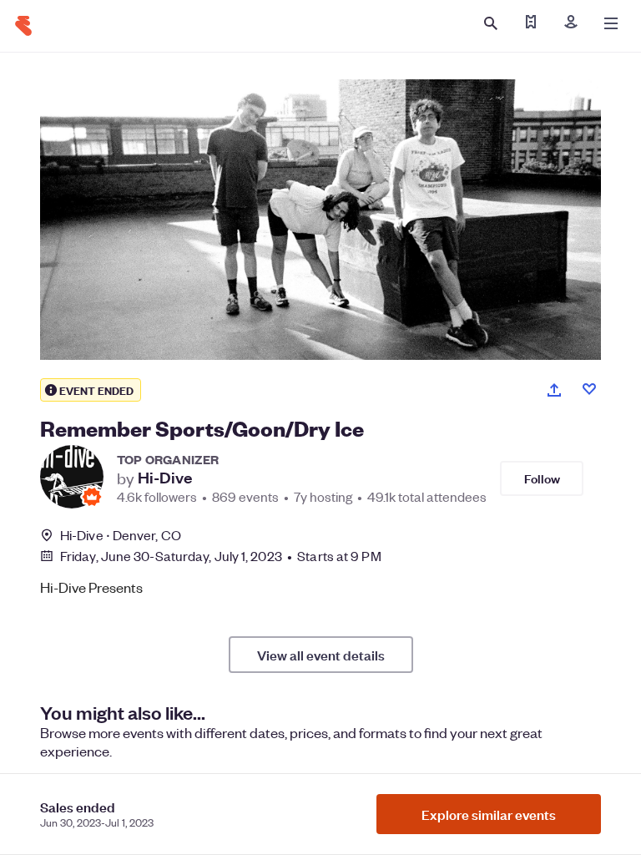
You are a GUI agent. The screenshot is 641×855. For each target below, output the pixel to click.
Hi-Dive (165, 477)
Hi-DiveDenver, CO (120, 535)
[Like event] (589, 389)
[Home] (23, 26)
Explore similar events (488, 814)
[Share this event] (554, 390)
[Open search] (490, 23)
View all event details (321, 654)
